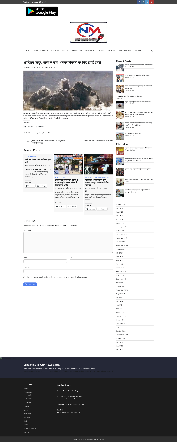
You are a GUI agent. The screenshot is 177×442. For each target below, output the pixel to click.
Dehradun (29, 395)
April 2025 (119, 264)
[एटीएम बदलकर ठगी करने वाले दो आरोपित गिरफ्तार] (120, 78)
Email (72, 257)
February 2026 (121, 227)
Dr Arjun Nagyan (50, 67)
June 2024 (119, 301)
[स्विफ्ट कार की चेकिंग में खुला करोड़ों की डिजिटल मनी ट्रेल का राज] (120, 89)
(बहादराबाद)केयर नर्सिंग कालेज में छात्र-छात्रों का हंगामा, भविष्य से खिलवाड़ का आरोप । (66, 182)
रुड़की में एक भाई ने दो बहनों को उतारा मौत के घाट (137, 102)
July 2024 (119, 298)
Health (101, 51)
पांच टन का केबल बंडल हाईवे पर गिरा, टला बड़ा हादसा (138, 65)
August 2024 (120, 294)
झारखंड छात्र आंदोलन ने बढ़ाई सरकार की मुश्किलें (137, 169)
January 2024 (120, 320)
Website (26, 267)
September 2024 (122, 290)
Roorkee (28, 402)
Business (55, 51)
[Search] (152, 50)
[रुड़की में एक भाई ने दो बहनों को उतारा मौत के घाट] (120, 105)
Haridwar (29, 399)
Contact (138, 51)
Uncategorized (36, 133)
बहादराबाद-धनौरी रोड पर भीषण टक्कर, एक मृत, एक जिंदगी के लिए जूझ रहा (96, 182)
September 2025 (122, 245)
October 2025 (121, 242)
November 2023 (121, 327)
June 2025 (119, 257)
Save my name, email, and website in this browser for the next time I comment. (57, 277)
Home (27, 51)
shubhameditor (29, 165)
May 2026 (119, 216)
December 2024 (121, 279)
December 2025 (121, 234)
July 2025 (119, 253)
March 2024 (120, 312)
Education (90, 51)
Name (26, 257)
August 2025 (120, 249)
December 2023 (121, 324)
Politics (111, 51)
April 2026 (119, 219)
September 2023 (122, 335)
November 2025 (121, 238)
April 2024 (119, 309)
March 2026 (120, 223)
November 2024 (121, 283)
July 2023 (119, 342)
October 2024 (121, 286)
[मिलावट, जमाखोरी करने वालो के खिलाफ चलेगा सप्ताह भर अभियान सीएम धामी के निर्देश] (120, 126)
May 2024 (119, 305)
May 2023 (119, 350)
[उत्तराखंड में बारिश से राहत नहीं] (120, 136)
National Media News (95, 439)
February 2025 (121, 271)
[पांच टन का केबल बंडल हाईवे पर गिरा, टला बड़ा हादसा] (120, 68)
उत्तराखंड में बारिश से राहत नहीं (133, 133)
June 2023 (119, 346)
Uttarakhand (39, 51)
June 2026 (119, 212)
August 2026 (120, 204)
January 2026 (120, 230)
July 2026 (119, 208)
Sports (65, 51)
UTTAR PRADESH (124, 51)
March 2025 (120, 268)
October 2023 (121, 331)
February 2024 (121, 316)
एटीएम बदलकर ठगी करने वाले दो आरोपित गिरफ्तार (137, 75)
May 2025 (119, 260)
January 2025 (120, 275)
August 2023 (120, 338)
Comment (27, 230)
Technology (76, 51)
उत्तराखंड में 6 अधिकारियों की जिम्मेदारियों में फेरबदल (129, 96)
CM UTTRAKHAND (91, 177)
